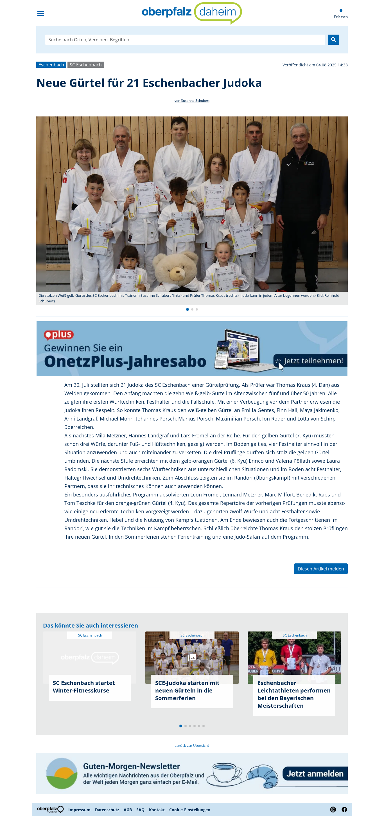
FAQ (140, 809)
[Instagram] (333, 809)
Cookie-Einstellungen (189, 809)
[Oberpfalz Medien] (51, 809)
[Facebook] (343, 809)
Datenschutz (107, 809)
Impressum (79, 809)
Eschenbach (51, 65)
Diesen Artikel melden (321, 569)
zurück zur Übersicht (192, 745)
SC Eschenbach (86, 65)
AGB (128, 809)
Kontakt (157, 809)
